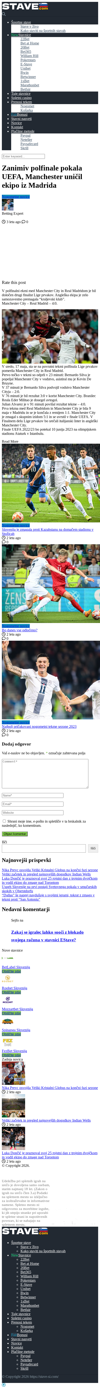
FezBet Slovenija (14, 1051)
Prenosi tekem (21, 102)
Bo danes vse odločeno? (19, 630)
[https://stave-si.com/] (25, 10)
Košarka (26, 110)
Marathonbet (29, 85)
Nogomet (27, 106)
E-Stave (26, 64)
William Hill (29, 56)
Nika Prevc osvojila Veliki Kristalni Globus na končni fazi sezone (50, 870)
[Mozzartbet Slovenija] (7, 1005)
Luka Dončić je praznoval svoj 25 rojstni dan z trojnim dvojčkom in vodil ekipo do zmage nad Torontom (49, 880)
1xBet (24, 81)
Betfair (25, 89)
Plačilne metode (22, 131)
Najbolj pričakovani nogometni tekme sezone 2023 (39, 727)
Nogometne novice (16, 197)
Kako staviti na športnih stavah (43, 31)
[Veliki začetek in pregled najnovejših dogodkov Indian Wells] (13, 1116)
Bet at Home (29, 43)
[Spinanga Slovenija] (7, 1026)
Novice (16, 123)
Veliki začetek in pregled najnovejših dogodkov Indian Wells (46, 874)
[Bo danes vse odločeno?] (50, 584)
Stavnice (24, 35)
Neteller (26, 140)
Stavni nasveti (21, 119)
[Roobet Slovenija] (7, 984)
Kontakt (17, 127)
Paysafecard (29, 144)
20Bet (24, 47)
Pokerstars (28, 60)
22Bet (24, 39)
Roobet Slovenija (14, 988)
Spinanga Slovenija (16, 1030)
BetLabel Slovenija (16, 967)
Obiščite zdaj (11, 971)
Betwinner (28, 77)
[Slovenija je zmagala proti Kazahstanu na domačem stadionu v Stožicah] (50, 483)
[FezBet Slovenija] (7, 1047)
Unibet (25, 68)
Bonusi (22, 114)
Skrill (24, 148)
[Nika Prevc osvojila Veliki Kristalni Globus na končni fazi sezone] (13, 1084)
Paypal (25, 135)
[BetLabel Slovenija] (7, 963)
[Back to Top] (4, 1385)
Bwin (24, 73)
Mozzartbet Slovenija (17, 1009)
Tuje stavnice (20, 93)
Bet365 (25, 52)
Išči (4, 842)
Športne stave (21, 22)
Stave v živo (29, 26)
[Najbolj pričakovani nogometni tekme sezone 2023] (50, 680)
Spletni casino (21, 98)
